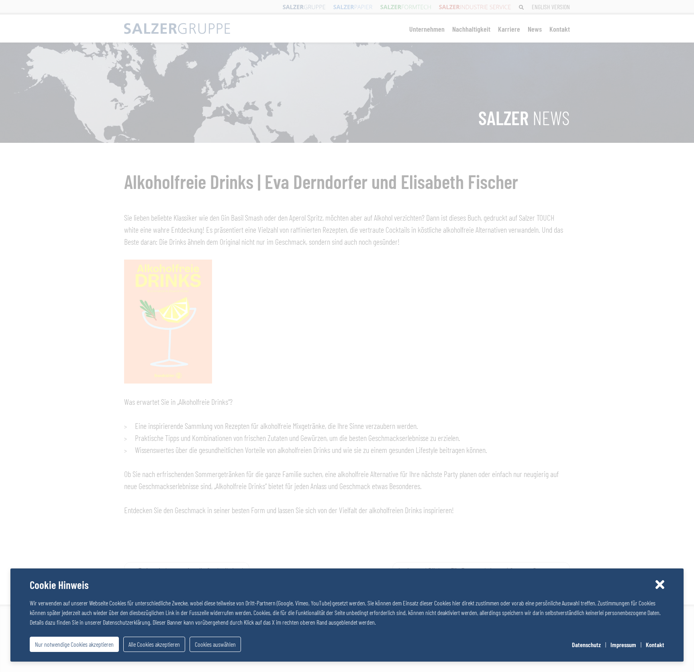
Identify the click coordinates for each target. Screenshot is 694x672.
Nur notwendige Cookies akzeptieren (74, 644)
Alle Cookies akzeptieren (154, 644)
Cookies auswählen (215, 644)
